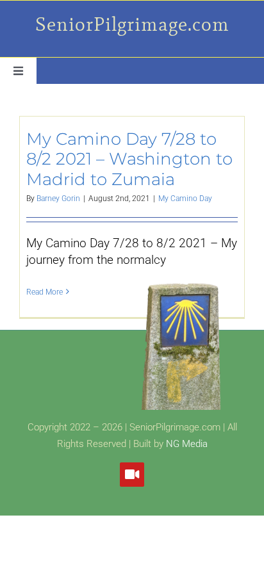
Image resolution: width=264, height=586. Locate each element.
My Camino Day (185, 198)
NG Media (187, 444)
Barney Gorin (58, 198)
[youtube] (132, 474)
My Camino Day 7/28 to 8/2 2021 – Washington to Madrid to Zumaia (129, 159)
